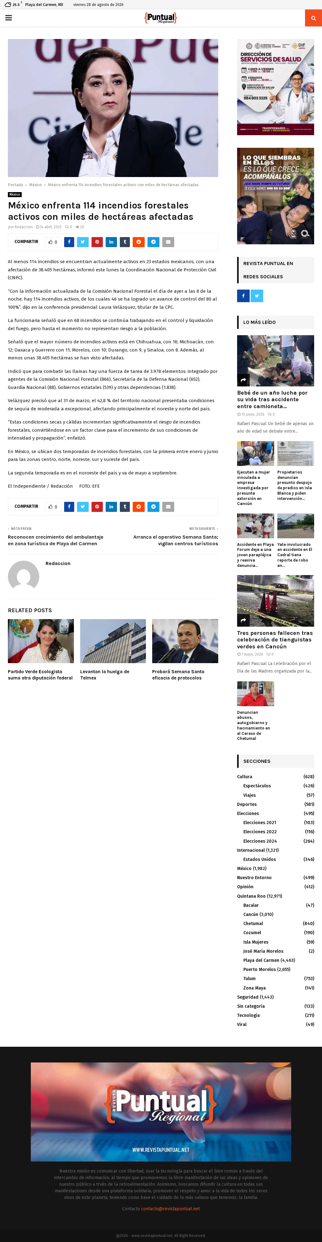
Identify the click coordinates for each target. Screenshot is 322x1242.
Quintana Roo (251, 896)
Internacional (251, 850)
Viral (242, 1024)
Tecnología (248, 1015)
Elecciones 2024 (260, 841)
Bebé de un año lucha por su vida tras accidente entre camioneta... (272, 399)
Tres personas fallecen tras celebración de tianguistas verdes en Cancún (275, 639)
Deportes (247, 804)
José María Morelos (263, 951)
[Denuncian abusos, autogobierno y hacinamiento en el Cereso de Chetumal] (255, 693)
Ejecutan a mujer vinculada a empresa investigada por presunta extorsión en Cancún (253, 488)
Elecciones (248, 813)
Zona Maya (254, 988)
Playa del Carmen (261, 960)
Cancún (250, 914)
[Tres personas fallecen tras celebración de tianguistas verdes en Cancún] (275, 600)
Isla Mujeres (255, 942)
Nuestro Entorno (254, 877)
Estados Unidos (259, 859)
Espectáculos (257, 786)
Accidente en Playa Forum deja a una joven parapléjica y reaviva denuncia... (255, 555)
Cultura (244, 776)
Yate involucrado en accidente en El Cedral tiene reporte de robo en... (294, 555)
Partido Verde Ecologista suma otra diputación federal (40, 675)
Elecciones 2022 (260, 831)
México (14, 195)
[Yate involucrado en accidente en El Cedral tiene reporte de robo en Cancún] (295, 525)
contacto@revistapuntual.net (170, 1209)
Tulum (249, 978)
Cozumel (252, 932)
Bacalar (251, 905)
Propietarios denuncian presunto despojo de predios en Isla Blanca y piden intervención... (294, 485)
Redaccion (24, 227)
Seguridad (247, 997)
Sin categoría (251, 1006)
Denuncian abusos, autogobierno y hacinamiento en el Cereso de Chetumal (253, 725)
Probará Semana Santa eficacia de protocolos (178, 675)
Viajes (249, 795)
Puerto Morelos (259, 969)
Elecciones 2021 (259, 822)
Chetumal (253, 923)
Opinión (245, 887)
